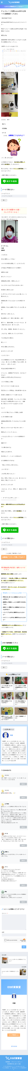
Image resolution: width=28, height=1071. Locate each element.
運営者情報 (14, 1046)
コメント (5, 913)
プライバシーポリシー (16, 1061)
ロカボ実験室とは (14, 1035)
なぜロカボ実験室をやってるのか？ (14, 6)
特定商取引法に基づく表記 (14, 1063)
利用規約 (8, 1061)
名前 (3, 932)
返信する (23, 784)
